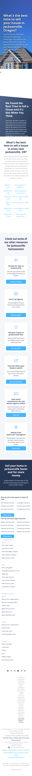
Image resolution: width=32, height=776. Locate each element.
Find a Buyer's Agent (7, 545)
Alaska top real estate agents (24, 522)
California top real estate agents (8, 528)
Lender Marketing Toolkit (9, 634)
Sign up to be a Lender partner (10, 625)
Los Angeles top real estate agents (24, 503)
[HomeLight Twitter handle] (7, 670)
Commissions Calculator (8, 587)
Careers (4, 650)
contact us (21, 722)
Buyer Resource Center (8, 558)
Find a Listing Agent (7, 567)
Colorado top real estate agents (24, 528)
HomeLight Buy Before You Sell (10, 571)
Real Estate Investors (7, 660)
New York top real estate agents (8, 503)
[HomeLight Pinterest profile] (21, 670)
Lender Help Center (7, 631)
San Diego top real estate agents (24, 509)
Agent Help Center (7, 612)
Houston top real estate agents (24, 506)
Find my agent (16, 315)
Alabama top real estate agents (8, 522)
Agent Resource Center (8, 608)
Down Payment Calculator (9, 555)
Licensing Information (16, 757)
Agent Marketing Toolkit (8, 615)
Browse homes (16, 282)
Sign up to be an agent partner (10, 599)
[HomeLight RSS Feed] (25, 670)
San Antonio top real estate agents (8, 509)
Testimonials (5, 647)
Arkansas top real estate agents (24, 525)
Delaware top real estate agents (24, 531)
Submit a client (6, 605)
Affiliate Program (6, 656)
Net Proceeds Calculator (8, 580)
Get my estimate (16, 382)
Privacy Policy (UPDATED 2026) (17, 735)
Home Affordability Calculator (10, 551)
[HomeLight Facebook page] (11, 670)
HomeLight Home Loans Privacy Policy (16, 753)
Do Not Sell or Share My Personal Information (16, 739)
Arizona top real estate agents (8, 525)
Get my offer (16, 348)
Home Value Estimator (8, 577)
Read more (16, 448)
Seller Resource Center (8, 583)
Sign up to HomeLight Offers (9, 602)
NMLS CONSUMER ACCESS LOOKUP (16, 750)
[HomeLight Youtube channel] (18, 670)
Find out (16, 415)
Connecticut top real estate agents (8, 531)
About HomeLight (7, 644)
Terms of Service (16, 733)
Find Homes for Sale (7, 548)
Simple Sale (5, 574)
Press (3, 653)
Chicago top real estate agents (8, 506)
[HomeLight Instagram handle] (14, 670)
